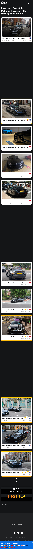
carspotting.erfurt (8, 474)
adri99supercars (8, 312)
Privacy (25, 541)
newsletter (16, 525)
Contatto (20, 521)
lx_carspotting (7, 203)
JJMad (5, 420)
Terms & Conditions (11, 541)
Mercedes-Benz (6, 38)
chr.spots (6, 122)
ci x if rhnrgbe (7, 447)
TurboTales (6, 285)
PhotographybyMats (9, 176)
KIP (4, 149)
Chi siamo (9, 521)
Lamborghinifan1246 (9, 40)
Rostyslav (6, 339)
